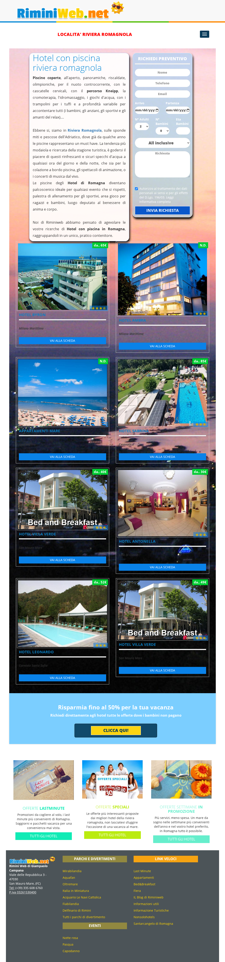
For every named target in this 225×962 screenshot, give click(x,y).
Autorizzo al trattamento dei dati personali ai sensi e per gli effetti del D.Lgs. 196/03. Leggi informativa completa (163, 195)
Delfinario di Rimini (77, 910)
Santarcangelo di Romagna (153, 923)
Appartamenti (144, 877)
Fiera (137, 891)
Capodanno (71, 951)
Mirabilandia (72, 871)
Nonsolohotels (144, 917)
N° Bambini (162, 121)
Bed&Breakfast (144, 884)
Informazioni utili (146, 904)
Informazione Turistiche (151, 910)
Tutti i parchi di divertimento (84, 917)
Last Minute (142, 871)
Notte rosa (70, 938)
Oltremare (70, 884)
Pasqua (68, 944)
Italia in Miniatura (76, 891)
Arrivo (139, 103)
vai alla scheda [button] (62, 340)
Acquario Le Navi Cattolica (82, 897)
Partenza (172, 103)
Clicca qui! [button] (116, 730)
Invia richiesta (162, 210)
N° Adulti (142, 119)
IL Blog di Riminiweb (148, 897)
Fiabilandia (71, 904)
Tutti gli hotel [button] (43, 836)
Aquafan (69, 877)
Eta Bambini (182, 121)
